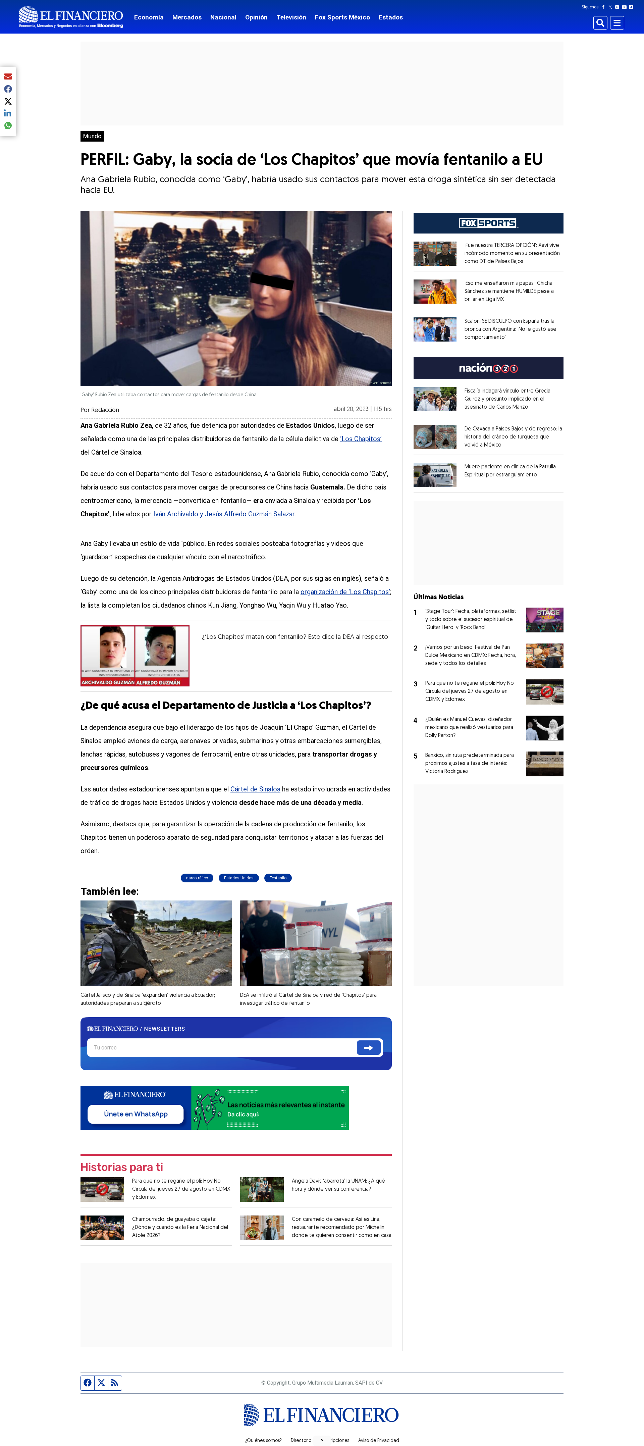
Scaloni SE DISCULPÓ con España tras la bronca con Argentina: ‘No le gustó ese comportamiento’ (510, 329)
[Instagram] (618, 7)
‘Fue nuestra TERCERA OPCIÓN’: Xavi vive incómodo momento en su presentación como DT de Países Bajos (512, 253)
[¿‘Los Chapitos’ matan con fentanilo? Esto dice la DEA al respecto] (135, 655)
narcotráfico (197, 878)
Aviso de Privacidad (378, 1441)
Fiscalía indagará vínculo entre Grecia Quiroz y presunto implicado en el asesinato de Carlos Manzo (507, 399)
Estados (391, 17)
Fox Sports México (342, 17)
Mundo (92, 136)
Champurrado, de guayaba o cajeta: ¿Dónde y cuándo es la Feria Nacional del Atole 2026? (180, 1227)
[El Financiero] (71, 17)
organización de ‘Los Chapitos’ (345, 592)
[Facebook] (604, 7)
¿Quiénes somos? (263, 1441)
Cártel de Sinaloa (255, 789)
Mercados (187, 17)
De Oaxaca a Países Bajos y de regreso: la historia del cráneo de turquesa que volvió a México (513, 437)
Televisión (291, 17)
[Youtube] (626, 7)
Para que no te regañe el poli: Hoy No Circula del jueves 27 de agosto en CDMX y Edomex (181, 1189)
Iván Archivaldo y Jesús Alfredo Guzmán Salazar (223, 514)
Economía (149, 17)
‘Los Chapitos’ (361, 439)
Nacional (223, 17)
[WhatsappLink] (214, 1107)
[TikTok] (632, 7)
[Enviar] (369, 1047)
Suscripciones (334, 1441)
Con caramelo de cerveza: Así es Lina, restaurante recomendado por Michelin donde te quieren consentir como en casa (341, 1227)
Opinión (256, 17)
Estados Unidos (239, 878)
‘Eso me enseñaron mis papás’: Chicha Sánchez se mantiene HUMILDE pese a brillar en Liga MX (509, 291)
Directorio (301, 1441)
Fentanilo (278, 878)
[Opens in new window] (435, 254)
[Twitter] (611, 7)
